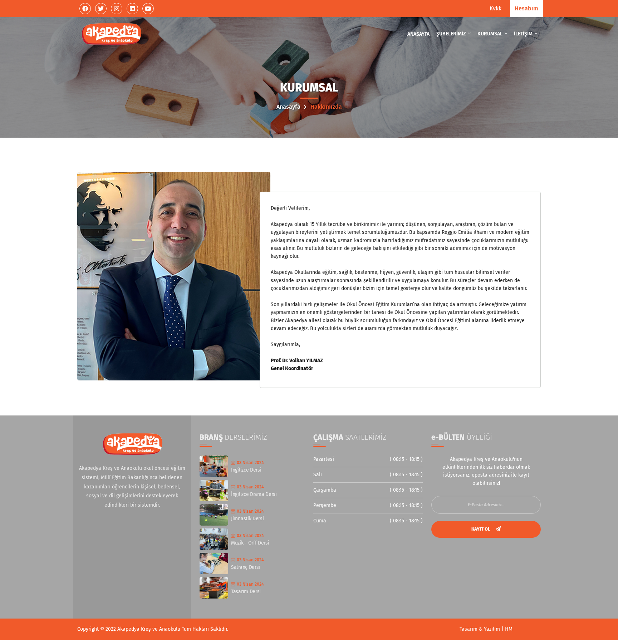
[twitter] (101, 8)
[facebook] (85, 8)
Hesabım (526, 8)
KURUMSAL (490, 34)
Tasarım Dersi (246, 592)
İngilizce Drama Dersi (254, 494)
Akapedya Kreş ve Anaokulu (149, 629)
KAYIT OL (481, 529)
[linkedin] (132, 8)
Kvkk (495, 8)
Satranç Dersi (245, 567)
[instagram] (116, 8)
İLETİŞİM (524, 34)
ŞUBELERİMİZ (451, 34)
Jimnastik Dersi (247, 519)
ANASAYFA (418, 34)
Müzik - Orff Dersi (250, 543)
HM (508, 629)
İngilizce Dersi (246, 470)
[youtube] (148, 8)
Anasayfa (289, 106)
